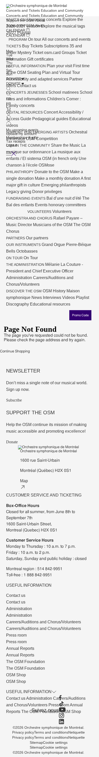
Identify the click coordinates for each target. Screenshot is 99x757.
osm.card (53, 52)
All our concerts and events (66, 39)
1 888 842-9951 (38, 575)
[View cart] (22, 109)
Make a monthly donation (58, 178)
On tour (35, 39)
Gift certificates (40, 59)
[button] (22, 119)
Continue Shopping (15, 351)
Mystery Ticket (31, 52)
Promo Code (80, 315)
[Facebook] (62, 698)
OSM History (55, 291)
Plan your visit (60, 66)
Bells (11, 251)
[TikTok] (62, 704)
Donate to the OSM (52, 172)
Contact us (16, 698)
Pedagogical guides (50, 119)
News (37, 297)
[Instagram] (62, 716)
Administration (19, 278)
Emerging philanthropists (63, 185)
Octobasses (27, 251)
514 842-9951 (49, 569)
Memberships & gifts (22, 138)
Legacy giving (19, 191)
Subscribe (14, 400)
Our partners (37, 238)
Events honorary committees (60, 205)
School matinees (64, 92)
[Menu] (11, 153)
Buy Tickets (33, 46)
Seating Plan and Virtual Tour (53, 72)
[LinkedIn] (62, 722)
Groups (69, 52)
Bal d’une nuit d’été (64, 198)
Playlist (82, 297)
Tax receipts (15, 141)
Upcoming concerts (44, 19)
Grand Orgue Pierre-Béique (66, 244)
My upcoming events (22, 130)
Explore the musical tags (63, 26)
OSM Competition (42, 138)
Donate (12, 442)
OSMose (46, 165)
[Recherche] (8, 91)
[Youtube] (62, 710)
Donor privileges (47, 191)
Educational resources (50, 304)
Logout (11, 145)
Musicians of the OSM (53, 225)
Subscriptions (57, 46)
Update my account (21, 134)
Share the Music (66, 145)
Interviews (52, 297)
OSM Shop (71, 711)
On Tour (31, 258)
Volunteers (62, 211)
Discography (18, 304)
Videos (69, 297)
